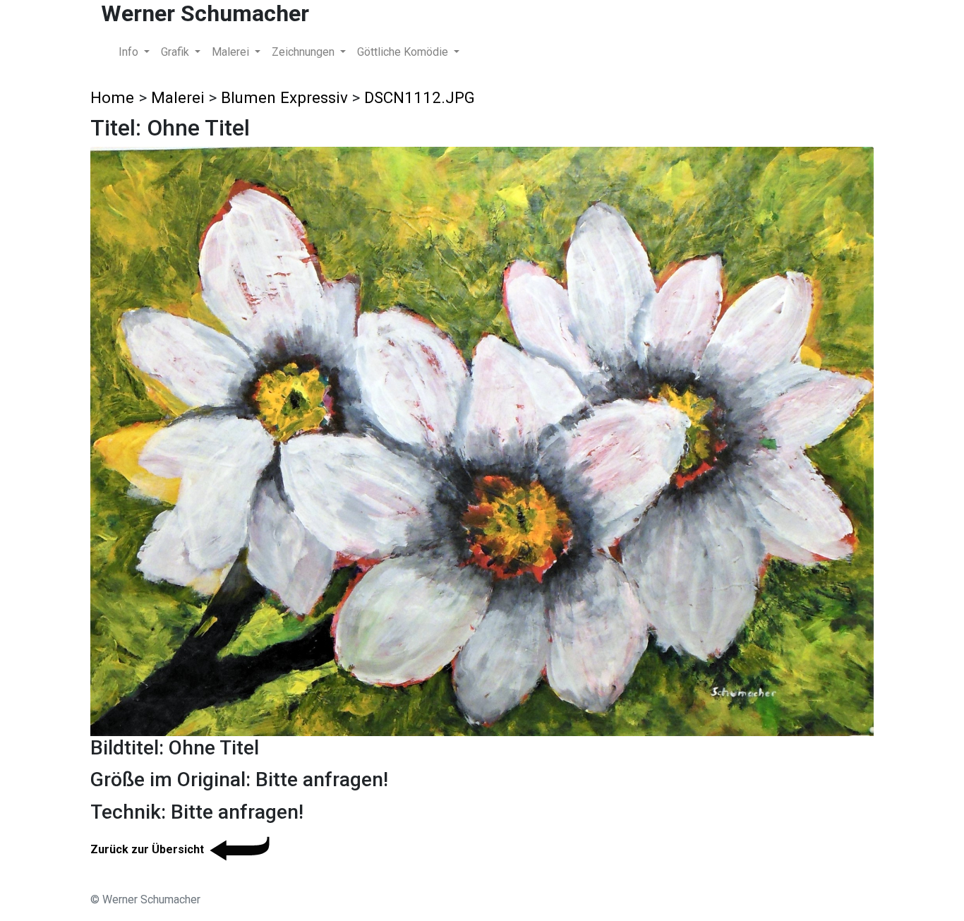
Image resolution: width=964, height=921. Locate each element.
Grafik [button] (176, 52)
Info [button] (130, 52)
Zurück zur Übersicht (147, 849)
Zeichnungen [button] (304, 52)
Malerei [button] (232, 52)
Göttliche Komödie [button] (404, 52)
